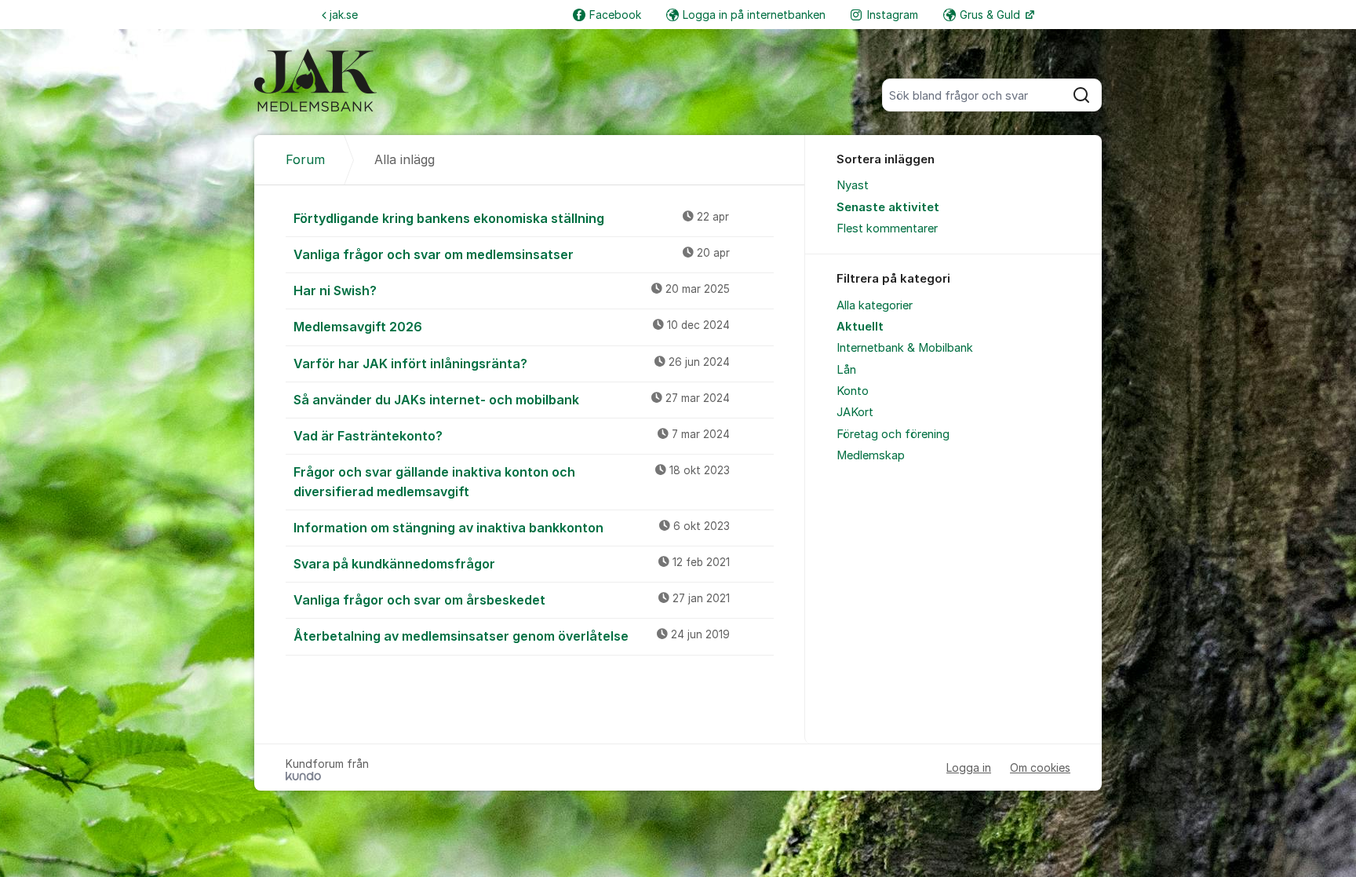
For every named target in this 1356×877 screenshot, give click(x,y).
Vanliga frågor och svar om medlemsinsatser (511, 254)
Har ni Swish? (511, 290)
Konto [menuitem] (853, 391)
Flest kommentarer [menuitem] (887, 228)
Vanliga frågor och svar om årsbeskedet (511, 600)
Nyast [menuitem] (853, 185)
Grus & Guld (991, 14)
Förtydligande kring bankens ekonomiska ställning (511, 218)
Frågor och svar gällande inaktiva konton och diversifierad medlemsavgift (511, 481)
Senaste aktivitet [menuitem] (888, 207)
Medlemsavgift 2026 (511, 326)
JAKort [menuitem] (855, 412)
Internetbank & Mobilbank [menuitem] (905, 348)
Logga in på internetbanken (754, 14)
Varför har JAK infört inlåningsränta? (511, 363)
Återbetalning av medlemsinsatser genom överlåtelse (511, 636)
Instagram (892, 14)
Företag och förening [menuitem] (893, 434)
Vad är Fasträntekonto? (511, 436)
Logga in (968, 767)
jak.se (344, 14)
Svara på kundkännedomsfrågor (511, 564)
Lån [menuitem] (846, 370)
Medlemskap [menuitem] (871, 455)
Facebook (615, 14)
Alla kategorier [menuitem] (875, 305)
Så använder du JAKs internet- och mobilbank (511, 399)
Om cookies (1040, 767)
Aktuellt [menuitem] (860, 327)
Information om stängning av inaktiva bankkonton (511, 527)
